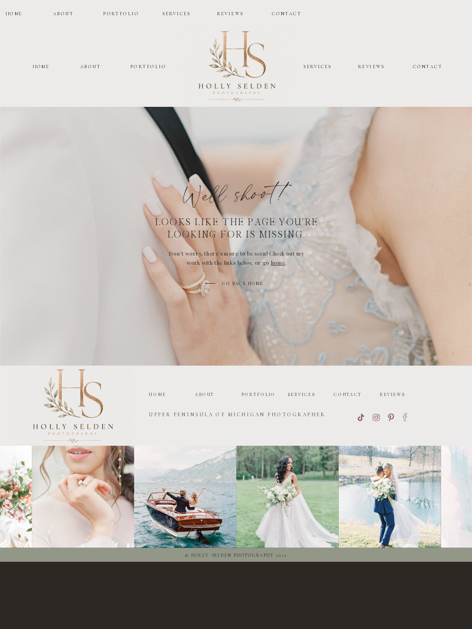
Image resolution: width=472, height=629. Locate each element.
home (278, 263)
